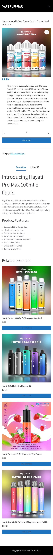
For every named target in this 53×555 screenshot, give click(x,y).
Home (4, 21)
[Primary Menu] (49, 6)
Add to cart (26, 140)
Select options (26, 328)
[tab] (21, 168)
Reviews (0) (34, 167)
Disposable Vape (15, 21)
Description (21, 167)
